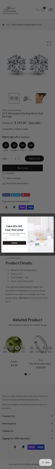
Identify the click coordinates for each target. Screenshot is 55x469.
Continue (14, 243)
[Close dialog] (52, 218)
